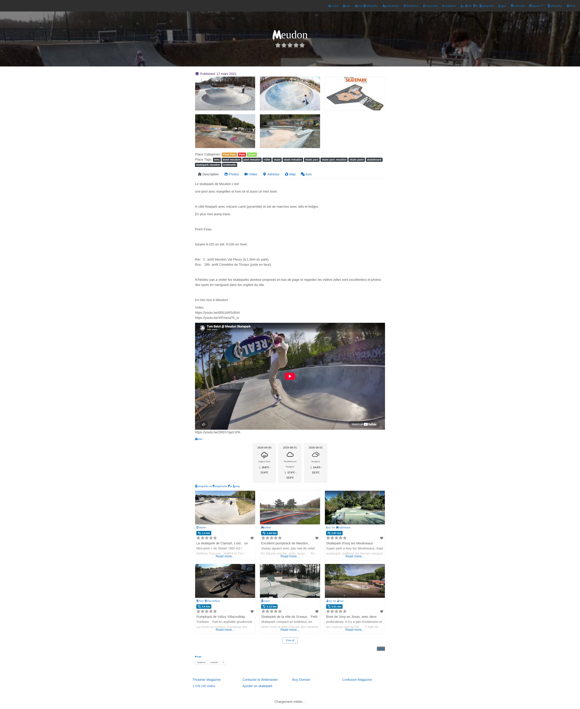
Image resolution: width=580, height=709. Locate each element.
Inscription (449, 5)
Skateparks (555, 5)
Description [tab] (210, 174)
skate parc (312, 159)
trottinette (229, 164)
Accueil (333, 5)
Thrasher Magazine (207, 680)
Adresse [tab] (273, 174)
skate (277, 159)
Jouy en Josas (335, 600)
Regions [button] (534, 5)
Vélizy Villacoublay (208, 600)
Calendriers (411, 5)
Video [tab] (253, 174)
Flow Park (229, 154)
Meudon (266, 527)
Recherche (518, 5)
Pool (242, 154)
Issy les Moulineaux (338, 527)
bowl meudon (231, 159)
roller (267, 159)
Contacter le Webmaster (260, 680)
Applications (390, 5)
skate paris (357, 159)
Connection (430, 5)
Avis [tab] (308, 174)
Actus (346, 5)
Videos (571, 5)
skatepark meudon (208, 164)
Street (252, 154)
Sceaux (265, 600)
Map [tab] (292, 174)
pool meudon (252, 159)
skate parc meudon (334, 159)
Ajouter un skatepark (257, 686)
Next (381, 648)
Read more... (225, 556)
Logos (502, 5)
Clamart (201, 527)
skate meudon (293, 159)
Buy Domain (301, 680)
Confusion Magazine (357, 680)
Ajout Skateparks (366, 5)
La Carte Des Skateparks (477, 5)
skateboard (374, 159)
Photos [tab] (234, 174)
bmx (217, 159)
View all (290, 640)
